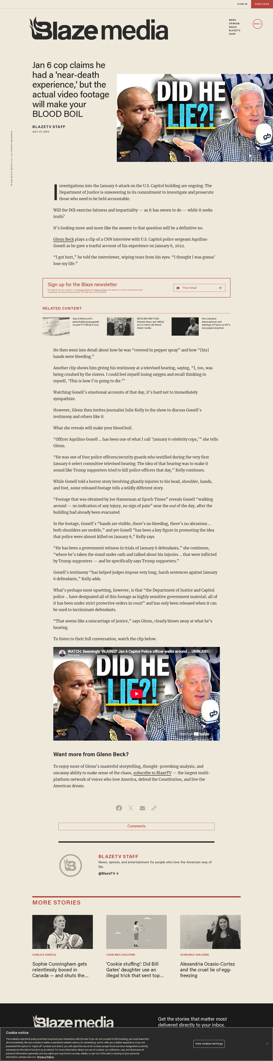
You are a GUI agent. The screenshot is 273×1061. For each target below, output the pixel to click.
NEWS (232, 20)
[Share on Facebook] (119, 808)
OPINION (234, 24)
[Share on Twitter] (131, 808)
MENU (257, 24)
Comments (136, 826)
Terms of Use (101, 290)
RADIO (233, 27)
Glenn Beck (63, 239)
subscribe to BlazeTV (152, 773)
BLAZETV (235, 31)
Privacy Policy (83, 290)
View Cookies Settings (209, 1044)
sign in (242, 4)
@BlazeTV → (108, 874)
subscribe (262, 4)
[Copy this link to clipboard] (154, 808)
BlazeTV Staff (48, 127)
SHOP (232, 34)
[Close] (267, 1043)
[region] (136, 1044)
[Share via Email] (142, 808)
